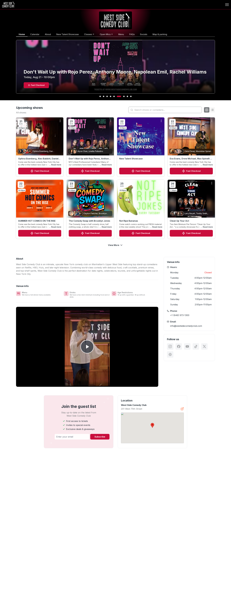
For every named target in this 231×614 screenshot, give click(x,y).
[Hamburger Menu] (227, 5)
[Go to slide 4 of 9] (110, 96)
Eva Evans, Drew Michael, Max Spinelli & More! (191, 158)
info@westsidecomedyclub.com (186, 326)
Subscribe (100, 436)
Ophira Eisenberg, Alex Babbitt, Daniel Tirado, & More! (38, 158)
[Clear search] (199, 110)
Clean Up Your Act (179, 220)
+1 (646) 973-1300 (179, 315)
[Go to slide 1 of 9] (100, 96)
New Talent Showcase (131, 158)
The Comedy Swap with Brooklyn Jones (89, 220)
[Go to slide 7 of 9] (122, 96)
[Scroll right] (215, 68)
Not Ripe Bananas (128, 220)
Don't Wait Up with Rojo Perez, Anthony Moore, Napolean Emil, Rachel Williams (89, 158)
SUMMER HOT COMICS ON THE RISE (36, 220)
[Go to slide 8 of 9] (127, 96)
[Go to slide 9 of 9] (131, 96)
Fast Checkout (42, 171)
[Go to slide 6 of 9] (117, 96)
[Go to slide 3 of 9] (107, 96)
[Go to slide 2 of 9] (103, 96)
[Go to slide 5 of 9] (114, 96)
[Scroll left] (15, 68)
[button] (152, 425)
